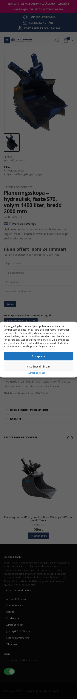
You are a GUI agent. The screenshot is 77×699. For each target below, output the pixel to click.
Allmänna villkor (36, 372)
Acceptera (38, 356)
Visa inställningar (38, 366)
